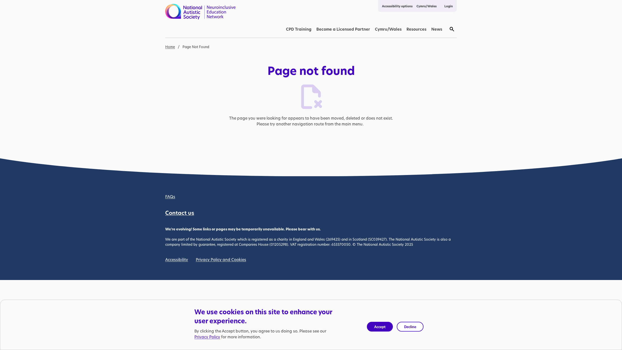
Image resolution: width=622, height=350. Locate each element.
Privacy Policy (207, 337)
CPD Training (298, 29)
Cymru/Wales (426, 6)
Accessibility (176, 259)
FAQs (170, 196)
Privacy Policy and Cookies (221, 259)
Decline (410, 326)
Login (448, 6)
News (436, 29)
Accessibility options (397, 6)
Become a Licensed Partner (343, 29)
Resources (416, 29)
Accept (380, 326)
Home (170, 46)
